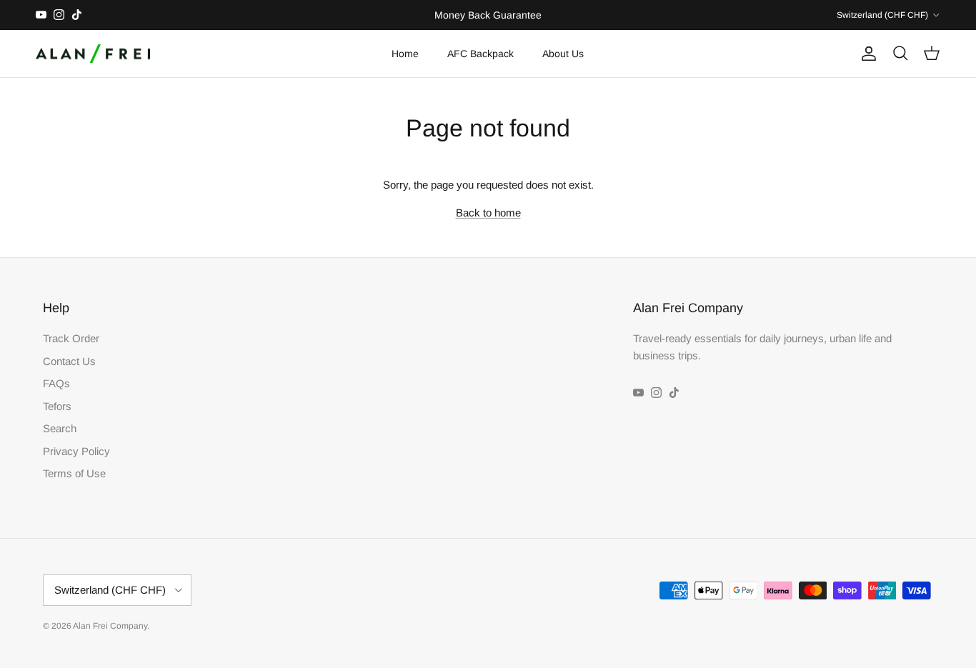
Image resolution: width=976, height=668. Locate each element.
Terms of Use (74, 473)
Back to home (488, 212)
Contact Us (69, 361)
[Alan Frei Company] (93, 54)
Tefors (57, 406)
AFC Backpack (480, 53)
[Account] (866, 53)
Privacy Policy (76, 451)
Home (405, 53)
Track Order (71, 338)
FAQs (56, 383)
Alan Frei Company (110, 626)
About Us (563, 53)
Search (59, 428)
